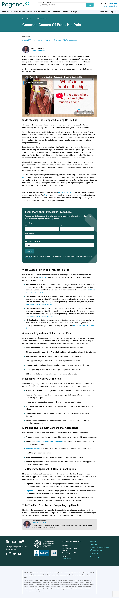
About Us (5, 12)
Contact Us (93, 544)
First (26, 225)
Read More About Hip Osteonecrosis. (40, 316)
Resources (56, 12)
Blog (111, 12)
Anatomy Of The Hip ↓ (29, 40)
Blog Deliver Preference (32, 241)
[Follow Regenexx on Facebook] (7, 554)
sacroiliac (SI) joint (65, 192)
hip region (42, 277)
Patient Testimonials (42, 12)
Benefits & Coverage (69, 12)
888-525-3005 (112, 4)
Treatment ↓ (58, 40)
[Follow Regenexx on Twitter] (14, 554)
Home (24, 19)
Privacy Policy (28, 258)
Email (29, 233)
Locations (104, 12)
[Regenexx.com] (15, 544)
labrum (25, 177)
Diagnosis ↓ (48, 40)
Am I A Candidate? (109, 6)
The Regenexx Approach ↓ (71, 40)
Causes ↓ (40, 40)
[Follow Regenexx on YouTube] (19, 554)
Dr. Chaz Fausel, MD (38, 51)
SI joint (46, 195)
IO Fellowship (94, 553)
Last (61, 225)
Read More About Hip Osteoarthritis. (39, 304)
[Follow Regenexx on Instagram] (10, 554)
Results (30, 12)
